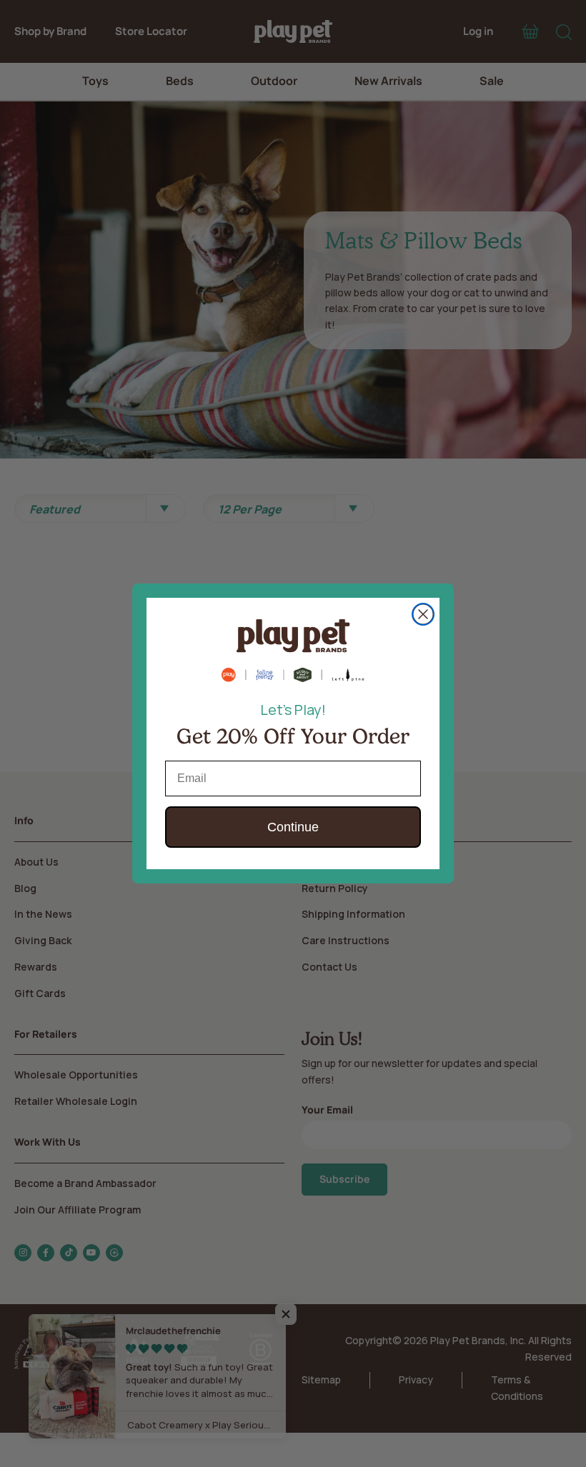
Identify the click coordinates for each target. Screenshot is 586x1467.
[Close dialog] (423, 614)
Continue (293, 827)
